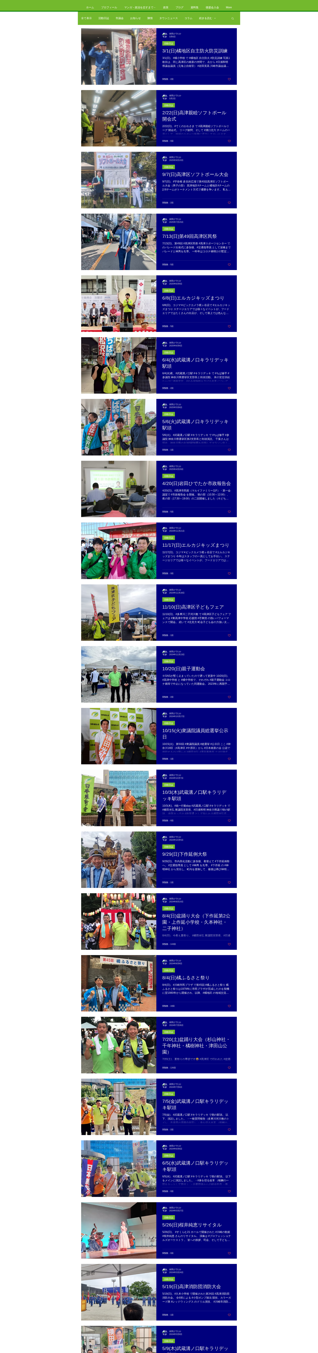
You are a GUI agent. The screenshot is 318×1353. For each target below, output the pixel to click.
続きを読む (205, 18)
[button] (232, 18)
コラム (188, 18)
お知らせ (135, 18)
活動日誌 (103, 18)
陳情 (150, 18)
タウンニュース (168, 18)
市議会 (120, 18)
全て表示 (86, 18)
